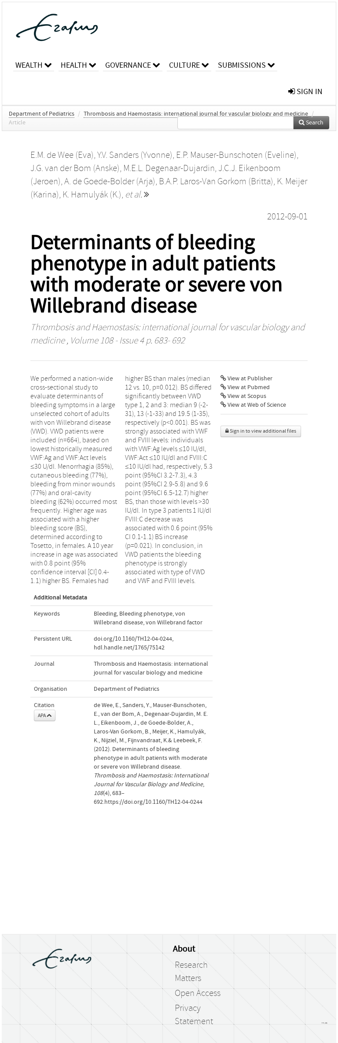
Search (314, 122)
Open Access (197, 993)
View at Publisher (249, 378)
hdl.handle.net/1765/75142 (129, 647)
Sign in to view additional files (262, 431)
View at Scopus (246, 396)
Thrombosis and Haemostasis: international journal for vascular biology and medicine (196, 113)
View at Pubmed (248, 387)
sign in (309, 91)
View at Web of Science (256, 404)
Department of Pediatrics (41, 113)
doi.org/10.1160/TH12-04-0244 (133, 638)
